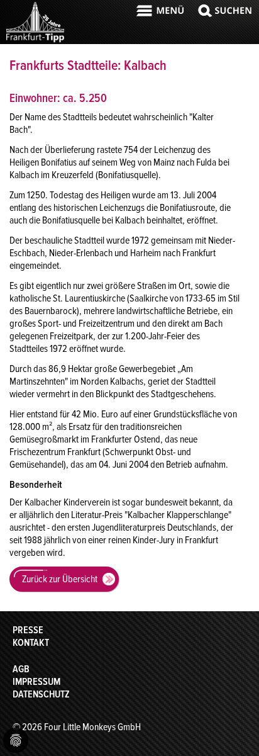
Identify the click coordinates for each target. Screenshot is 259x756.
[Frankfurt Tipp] (35, 41)
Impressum (36, 681)
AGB (21, 669)
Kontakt (31, 642)
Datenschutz (41, 694)
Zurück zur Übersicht (59, 579)
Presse (28, 630)
